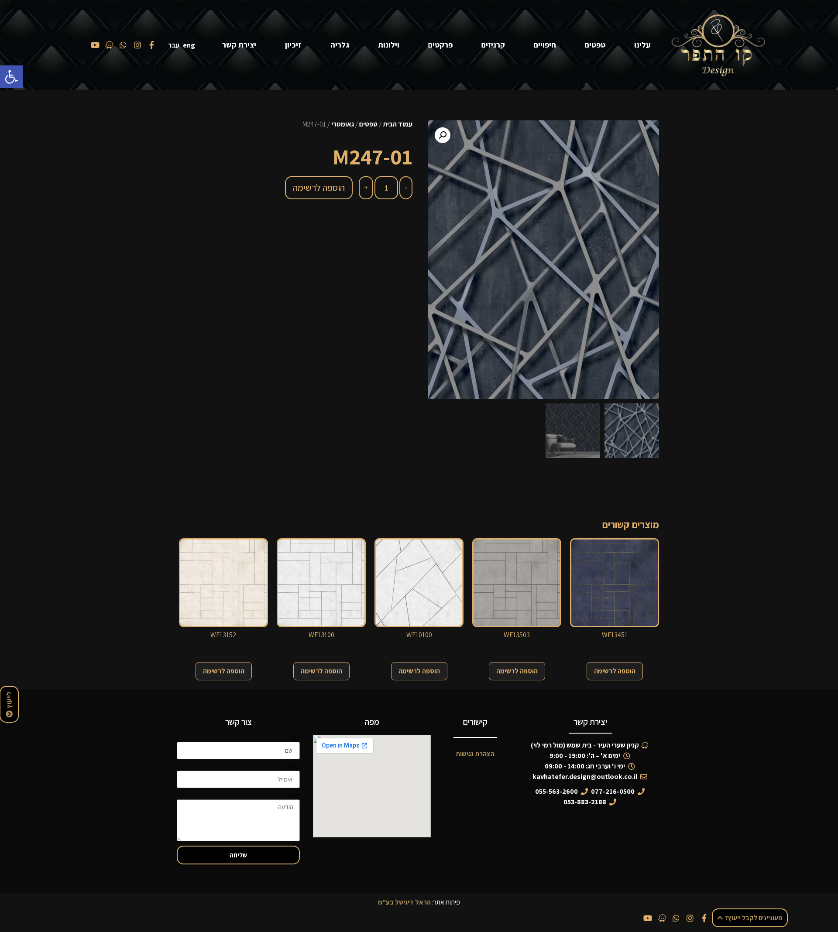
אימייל (292, 767)
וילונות (388, 45)
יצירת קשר (239, 45)
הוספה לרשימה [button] (614, 671)
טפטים (595, 45)
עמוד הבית (397, 124)
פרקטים (440, 45)
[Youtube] (648, 918)
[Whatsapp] (676, 918)
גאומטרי (342, 124)
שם (295, 738)
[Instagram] (690, 918)
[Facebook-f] (704, 918)
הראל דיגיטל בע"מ (404, 902)
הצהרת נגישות (475, 753)
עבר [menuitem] (173, 45)
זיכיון (293, 45)
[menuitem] (191, 45)
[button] (11, 76)
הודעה (292, 795)
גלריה (339, 45)
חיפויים (545, 45)
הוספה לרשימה (319, 187)
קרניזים (493, 45)
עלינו (642, 45)
